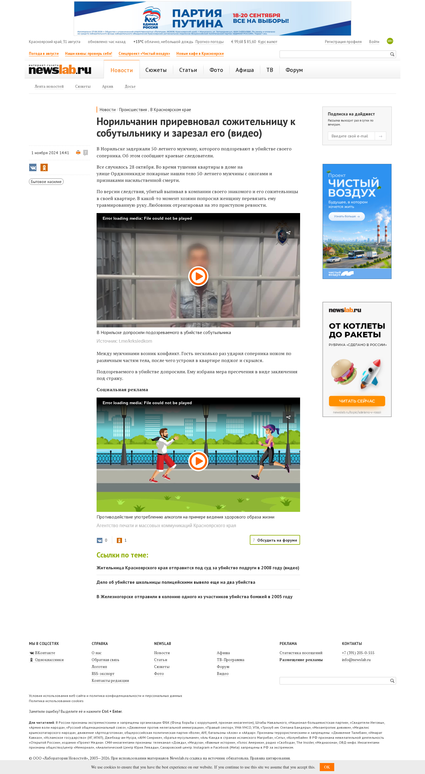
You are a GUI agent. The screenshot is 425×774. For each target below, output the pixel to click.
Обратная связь (105, 659)
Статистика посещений (301, 652)
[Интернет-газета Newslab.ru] (63, 70)
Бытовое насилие (46, 181)
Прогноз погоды (209, 41)
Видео (223, 673)
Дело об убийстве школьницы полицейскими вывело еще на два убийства (176, 582)
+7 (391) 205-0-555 (358, 652)
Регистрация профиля (343, 41)
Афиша (223, 652)
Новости (108, 109)
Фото (159, 673)
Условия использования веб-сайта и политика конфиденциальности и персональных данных (105, 695)
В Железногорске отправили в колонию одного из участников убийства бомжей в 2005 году (195, 596)
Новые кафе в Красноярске (200, 53)
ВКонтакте (44, 652)
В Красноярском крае (170, 109)
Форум (223, 666)
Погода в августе (44, 53)
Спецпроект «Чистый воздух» (144, 53)
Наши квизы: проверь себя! (88, 53)
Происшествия (133, 109)
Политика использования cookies (56, 701)
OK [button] (327, 767)
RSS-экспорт (103, 673)
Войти (374, 41)
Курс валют (267, 41)
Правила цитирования (270, 758)
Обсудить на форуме (277, 540)
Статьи (160, 659)
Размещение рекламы (301, 659)
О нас (96, 652)
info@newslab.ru (356, 659)
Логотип (99, 666)
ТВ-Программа (230, 659)
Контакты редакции (110, 680)
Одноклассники (49, 659)
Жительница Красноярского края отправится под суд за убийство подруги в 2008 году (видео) (198, 567)
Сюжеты (161, 666)
